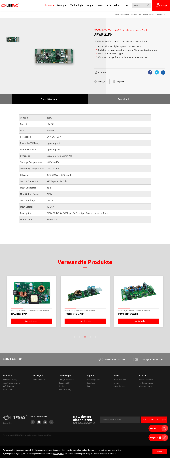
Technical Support (146, 383)
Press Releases (120, 379)
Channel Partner (146, 386)
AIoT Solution (8, 386)
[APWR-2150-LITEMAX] (157, 72)
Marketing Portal (93, 379)
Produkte (49, 5)
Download (91, 383)
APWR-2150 (160, 14)
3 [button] (85, 337)
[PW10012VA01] (138, 292)
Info (109, 5)
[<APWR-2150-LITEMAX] (150, 72)
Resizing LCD (64, 383)
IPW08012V (19, 314)
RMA (88, 386)
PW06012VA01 (75, 314)
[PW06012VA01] (85, 292)
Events (116, 383)
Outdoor (62, 386)
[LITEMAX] (10, 5)
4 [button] (90, 337)
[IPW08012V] (31, 292)
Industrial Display (10, 379)
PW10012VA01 (128, 314)
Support (90, 5)
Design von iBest (45, 435)
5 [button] (95, 337)
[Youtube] (39, 422)
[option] (13, 39)
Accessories (136, 14)
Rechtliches (7, 423)
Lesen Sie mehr (31, 321)
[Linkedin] (163, 72)
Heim (117, 14)
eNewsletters (119, 386)
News (100, 5)
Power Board (148, 14)
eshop (117, 5)
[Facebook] (33, 422)
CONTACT (143, 375)
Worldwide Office (146, 379)
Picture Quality (65, 389)
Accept (160, 452)
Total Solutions (39, 379)
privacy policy (58, 453)
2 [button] (79, 337)
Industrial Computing (11, 383)
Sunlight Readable (66, 379)
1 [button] (74, 337)
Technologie (76, 5)
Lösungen (62, 5)
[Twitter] (45, 422)
